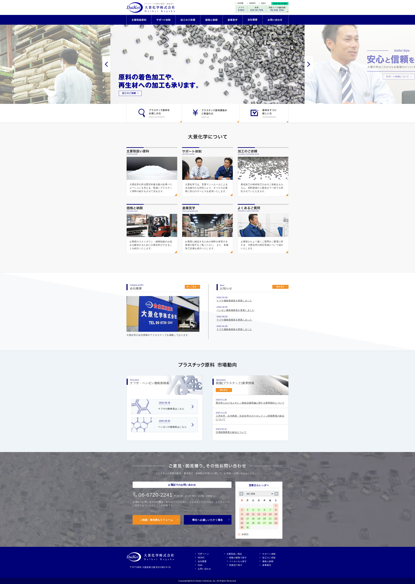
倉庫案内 (266, 565)
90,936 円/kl (277, 10)
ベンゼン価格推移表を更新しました (236, 310)
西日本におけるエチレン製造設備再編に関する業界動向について (250, 403)
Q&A (263, 3)
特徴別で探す (236, 565)
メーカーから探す (238, 561)
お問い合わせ (204, 569)
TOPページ (203, 554)
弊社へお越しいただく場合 (207, 519)
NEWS (252, 3)
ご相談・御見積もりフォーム (156, 519)
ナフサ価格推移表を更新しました (234, 300)
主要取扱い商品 (234, 554)
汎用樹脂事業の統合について (231, 432)
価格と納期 (267, 561)
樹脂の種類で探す (238, 557)
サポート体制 (269, 554)
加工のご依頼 (269, 557)
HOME (240, 3)
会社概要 (202, 561)
